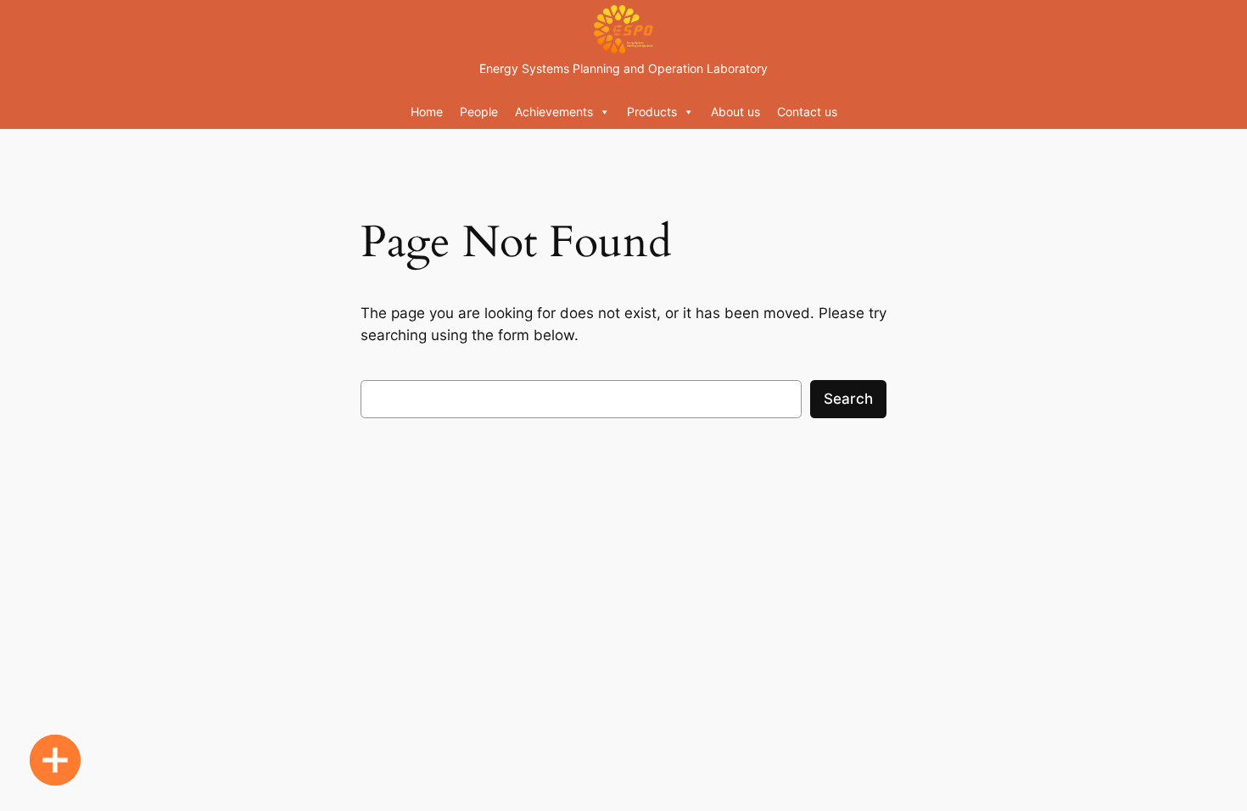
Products (652, 111)
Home (427, 111)
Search (848, 398)
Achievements (554, 111)
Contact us (807, 111)
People (479, 111)
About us (735, 111)
